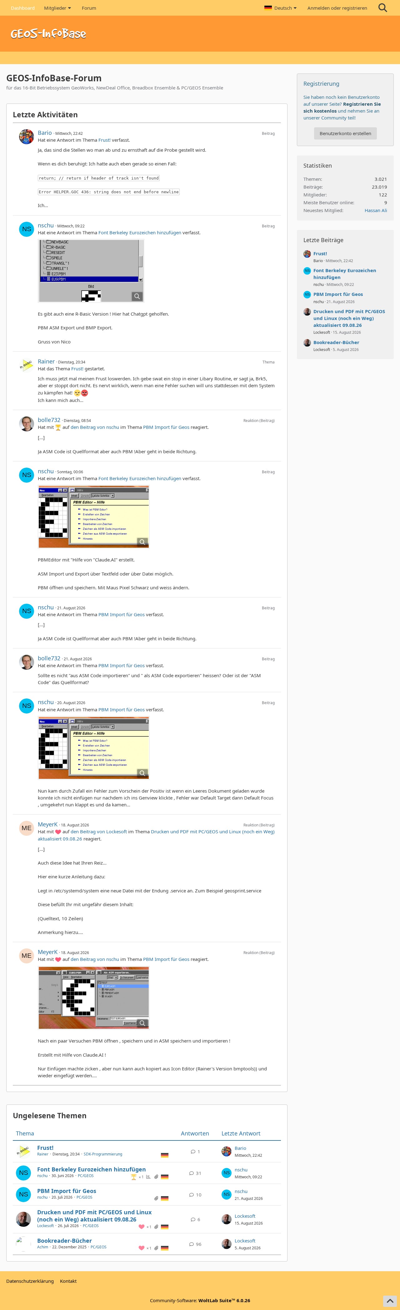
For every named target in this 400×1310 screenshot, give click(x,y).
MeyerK (48, 824)
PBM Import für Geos (166, 427)
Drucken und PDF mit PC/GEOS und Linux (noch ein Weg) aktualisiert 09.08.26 (94, 1215)
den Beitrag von (95, 427)
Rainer (46, 361)
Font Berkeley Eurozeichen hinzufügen (139, 232)
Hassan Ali (376, 210)
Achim (42, 1247)
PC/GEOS (86, 1175)
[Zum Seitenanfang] (390, 1301)
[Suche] (383, 8)
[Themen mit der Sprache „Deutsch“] (164, 1154)
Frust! (104, 140)
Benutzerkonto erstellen (345, 133)
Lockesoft (45, 1225)
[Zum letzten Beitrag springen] (227, 1151)
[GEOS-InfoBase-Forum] (200, 33)
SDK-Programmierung (103, 1154)
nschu (46, 225)
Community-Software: (200, 1300)
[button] (281, 8)
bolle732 (49, 420)
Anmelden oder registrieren (337, 8)
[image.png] (91, 271)
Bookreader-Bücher (64, 1240)
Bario (45, 132)
